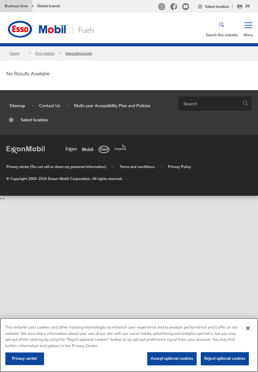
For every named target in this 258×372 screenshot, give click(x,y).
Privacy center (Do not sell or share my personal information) (56, 166)
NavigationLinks (78, 53)
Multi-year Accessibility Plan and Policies (112, 106)
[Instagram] (162, 7)
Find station (45, 53)
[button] (248, 29)
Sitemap (17, 106)
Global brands (48, 6)
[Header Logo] (60, 28)
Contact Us (49, 106)
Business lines (16, 6)
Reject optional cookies (224, 358)
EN (239, 6)
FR (247, 6)
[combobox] (215, 103)
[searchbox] (208, 103)
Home (14, 53)
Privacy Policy (179, 166)
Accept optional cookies (172, 358)
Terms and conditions (137, 166)
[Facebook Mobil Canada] (174, 7)
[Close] (248, 328)
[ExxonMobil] (25, 148)
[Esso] (105, 148)
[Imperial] (121, 146)
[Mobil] (88, 148)
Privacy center (25, 358)
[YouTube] (186, 7)
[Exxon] (72, 148)
